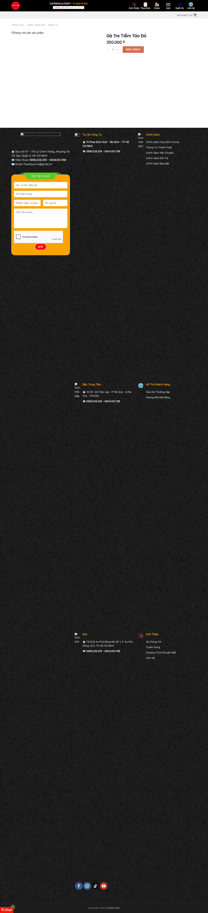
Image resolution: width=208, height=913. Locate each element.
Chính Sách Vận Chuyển (160, 152)
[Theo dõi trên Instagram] (87, 886)
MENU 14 (53, 25)
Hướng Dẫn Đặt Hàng (158, 397)
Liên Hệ (150, 657)
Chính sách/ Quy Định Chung (162, 142)
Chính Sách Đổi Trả (157, 158)
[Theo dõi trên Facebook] (79, 886)
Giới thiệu (134, 8)
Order (157, 8)
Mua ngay (133, 49)
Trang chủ (17, 25)
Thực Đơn (145, 8)
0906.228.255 (61, 7)
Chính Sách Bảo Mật (157, 163)
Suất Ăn (180, 8)
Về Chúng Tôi (153, 641)
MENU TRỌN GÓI (36, 25)
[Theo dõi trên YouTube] (104, 886)
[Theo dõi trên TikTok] (95, 886)
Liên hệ (191, 8)
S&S (168, 8)
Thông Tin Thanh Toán (159, 147)
